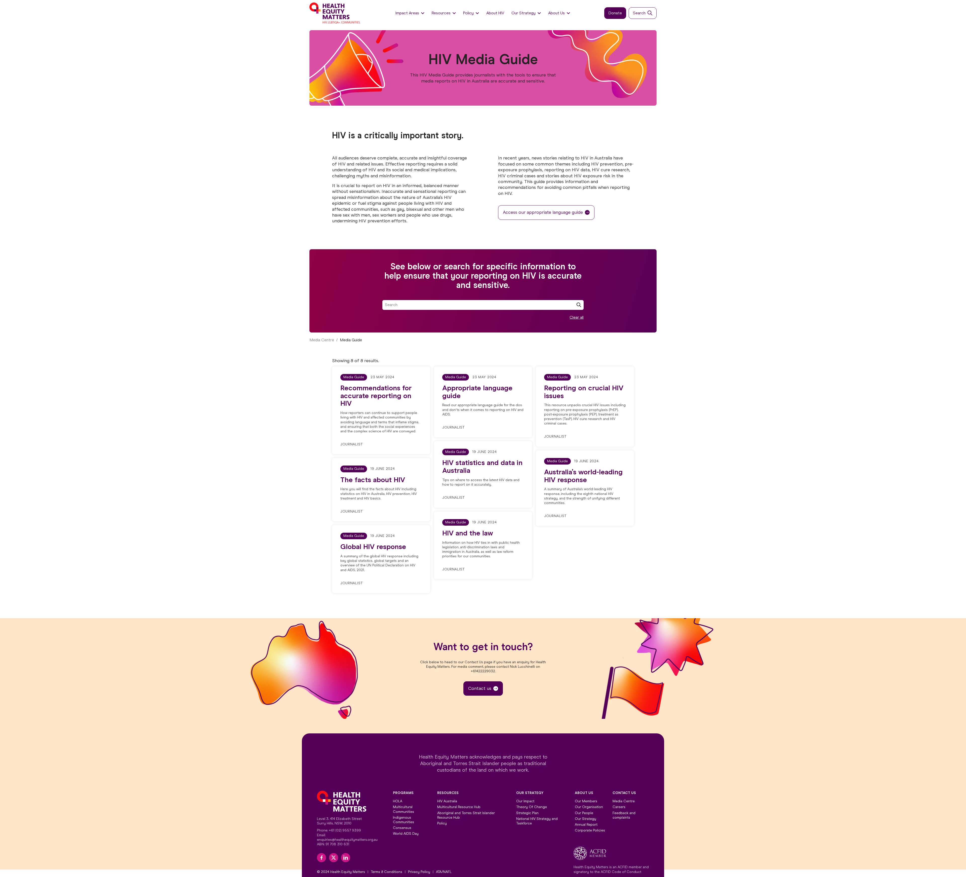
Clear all (577, 317)
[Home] (335, 13)
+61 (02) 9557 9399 (345, 830)
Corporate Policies (590, 830)
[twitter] (333, 857)
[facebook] (321, 857)
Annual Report (586, 824)
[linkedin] (345, 857)
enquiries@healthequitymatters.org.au (347, 840)
